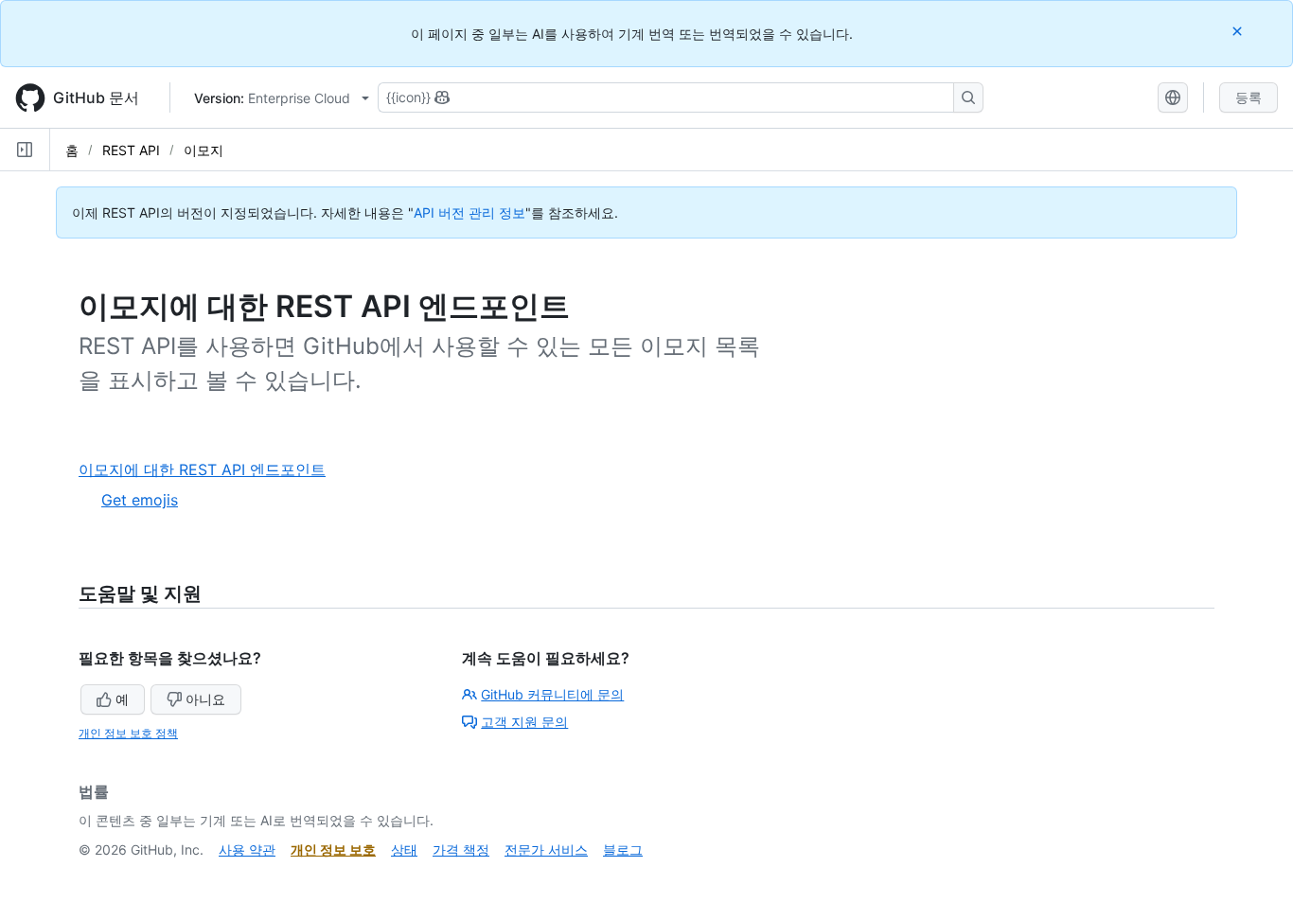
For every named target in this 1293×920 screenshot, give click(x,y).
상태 (404, 849)
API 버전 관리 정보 (469, 212)
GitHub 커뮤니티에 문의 (552, 694)
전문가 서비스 (546, 849)
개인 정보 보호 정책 (128, 733)
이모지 (203, 150)
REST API (131, 150)
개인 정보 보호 (333, 849)
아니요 (205, 699)
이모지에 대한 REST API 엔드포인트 (209, 470)
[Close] (1239, 31)
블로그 (623, 849)
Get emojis (139, 499)
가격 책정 (461, 849)
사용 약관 (247, 849)
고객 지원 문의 (524, 722)
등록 (1248, 97)
